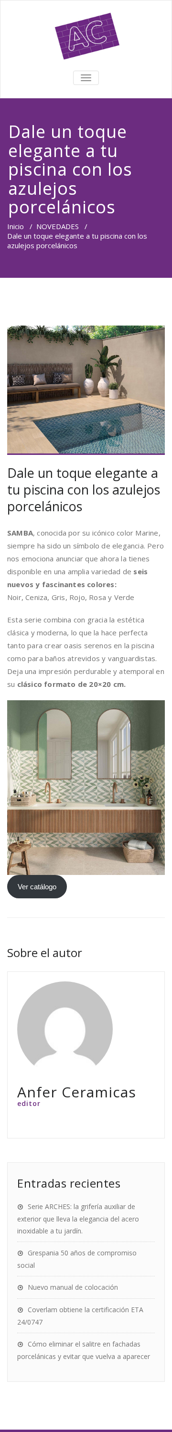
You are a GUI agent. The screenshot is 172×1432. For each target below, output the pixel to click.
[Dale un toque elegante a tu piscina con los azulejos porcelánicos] (86, 390)
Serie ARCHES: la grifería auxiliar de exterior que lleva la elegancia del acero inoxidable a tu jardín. (78, 1218)
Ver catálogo (37, 887)
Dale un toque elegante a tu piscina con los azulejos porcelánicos (83, 489)
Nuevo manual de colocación (73, 1287)
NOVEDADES (57, 226)
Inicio (15, 226)
